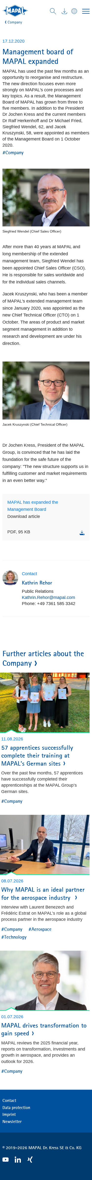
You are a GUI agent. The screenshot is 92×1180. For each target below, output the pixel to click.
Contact (9, 1100)
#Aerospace (40, 929)
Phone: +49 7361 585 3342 (48, 603)
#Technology (13, 937)
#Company (13, 152)
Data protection (16, 1107)
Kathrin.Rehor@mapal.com (48, 597)
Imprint (9, 1114)
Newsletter (12, 1121)
